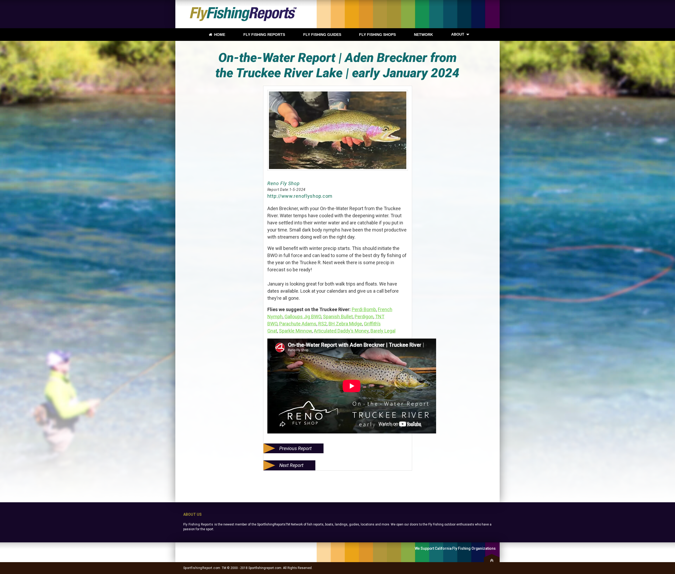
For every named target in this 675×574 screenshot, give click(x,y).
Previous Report (295, 448)
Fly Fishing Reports (198, 524)
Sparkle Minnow (295, 331)
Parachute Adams (297, 323)
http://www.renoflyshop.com (300, 196)
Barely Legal (383, 331)
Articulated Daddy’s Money (341, 331)
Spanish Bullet (338, 316)
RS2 (322, 323)
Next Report (291, 465)
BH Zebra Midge (345, 323)
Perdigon (364, 316)
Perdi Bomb (364, 309)
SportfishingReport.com (201, 568)
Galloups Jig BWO (303, 316)
